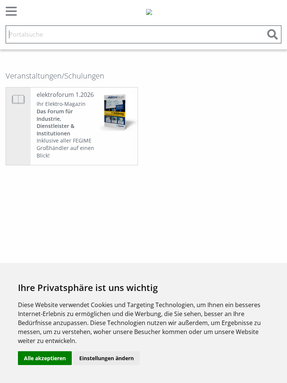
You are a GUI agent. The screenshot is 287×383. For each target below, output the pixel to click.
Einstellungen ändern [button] (106, 358)
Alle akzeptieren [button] (45, 358)
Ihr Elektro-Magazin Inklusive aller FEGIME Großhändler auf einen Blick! (65, 129)
